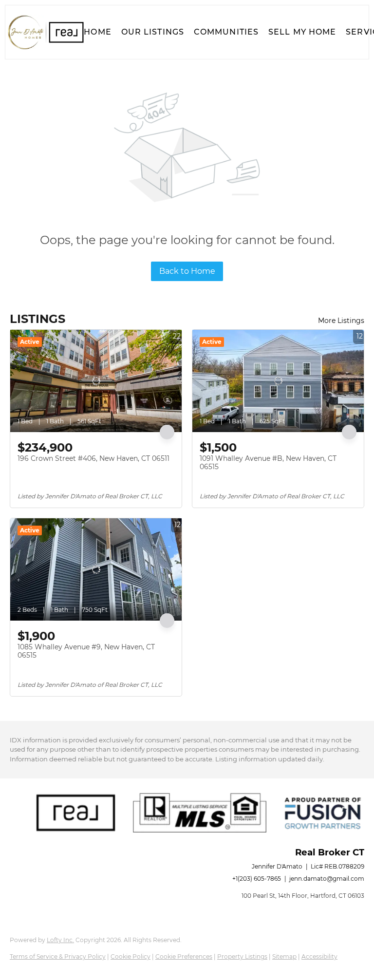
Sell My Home (302, 32)
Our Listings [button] (152, 32)
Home (97, 32)
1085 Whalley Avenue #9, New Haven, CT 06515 (86, 651)
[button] (45, 32)
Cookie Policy (130, 956)
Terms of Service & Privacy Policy (58, 956)
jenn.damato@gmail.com (326, 878)
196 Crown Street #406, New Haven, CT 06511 (93, 458)
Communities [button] (226, 32)
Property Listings (242, 956)
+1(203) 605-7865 (256, 878)
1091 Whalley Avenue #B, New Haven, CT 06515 (268, 463)
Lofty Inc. (60, 940)
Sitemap (284, 956)
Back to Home (187, 271)
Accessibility (319, 956)
